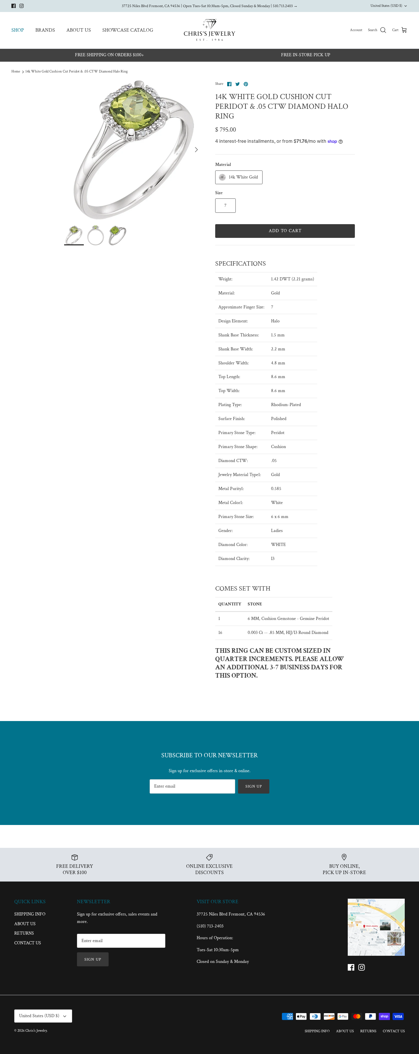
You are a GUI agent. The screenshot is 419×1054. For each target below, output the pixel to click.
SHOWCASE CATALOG (127, 30)
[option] (133, 149)
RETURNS (24, 933)
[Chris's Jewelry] (209, 30)
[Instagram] (21, 6)
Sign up (253, 786)
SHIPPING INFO (29, 914)
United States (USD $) (386, 5)
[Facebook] (13, 6)
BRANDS (45, 30)
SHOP (17, 30)
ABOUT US (78, 30)
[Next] (196, 149)
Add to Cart (285, 231)
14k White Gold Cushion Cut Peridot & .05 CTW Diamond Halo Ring (76, 71)
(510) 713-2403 (210, 926)
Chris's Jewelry (36, 1030)
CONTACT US (27, 943)
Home (15, 71)
